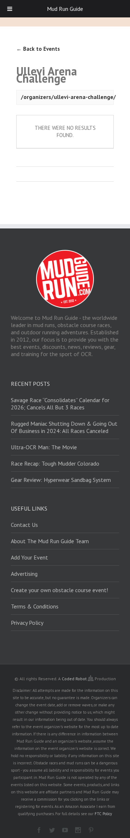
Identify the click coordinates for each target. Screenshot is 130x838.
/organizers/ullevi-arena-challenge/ (68, 96)
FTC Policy (103, 813)
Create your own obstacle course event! (59, 590)
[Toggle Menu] (10, 8)
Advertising (24, 573)
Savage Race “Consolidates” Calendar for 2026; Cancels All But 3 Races (60, 403)
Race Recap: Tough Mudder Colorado (55, 463)
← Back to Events (38, 48)
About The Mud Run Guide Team (50, 541)
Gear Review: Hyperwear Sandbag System (61, 479)
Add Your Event (29, 557)
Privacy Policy (27, 622)
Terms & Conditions (34, 606)
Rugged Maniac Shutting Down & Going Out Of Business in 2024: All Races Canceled (64, 427)
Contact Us (24, 524)
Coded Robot (75, 678)
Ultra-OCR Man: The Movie (44, 447)
